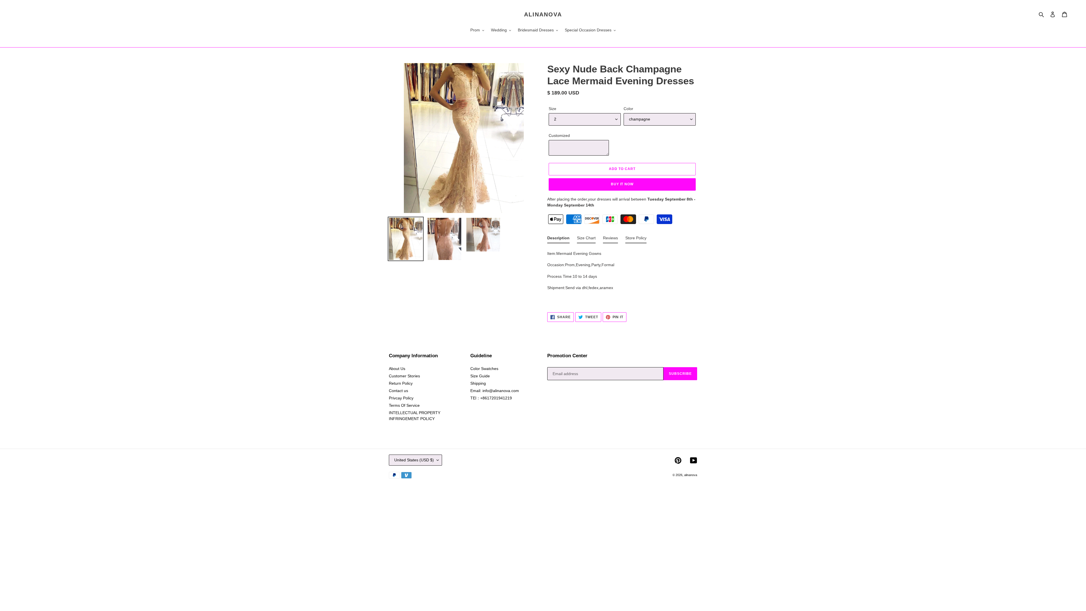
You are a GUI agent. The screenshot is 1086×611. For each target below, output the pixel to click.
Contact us (398, 390)
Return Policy (401, 383)
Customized (559, 135)
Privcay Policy (401, 398)
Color (628, 108)
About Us (397, 368)
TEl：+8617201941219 (491, 398)
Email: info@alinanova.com (494, 390)
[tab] (558, 239)
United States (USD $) (414, 460)
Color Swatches (484, 368)
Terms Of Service (404, 405)
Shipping (478, 383)
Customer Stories (404, 376)
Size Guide (480, 376)
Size (552, 108)
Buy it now (622, 184)
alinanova (543, 14)
